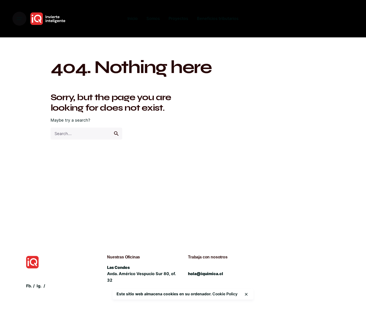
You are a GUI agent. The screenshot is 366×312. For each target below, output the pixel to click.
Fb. (29, 285)
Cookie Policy (225, 294)
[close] (246, 294)
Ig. (39, 285)
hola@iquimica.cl (205, 273)
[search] (116, 134)
